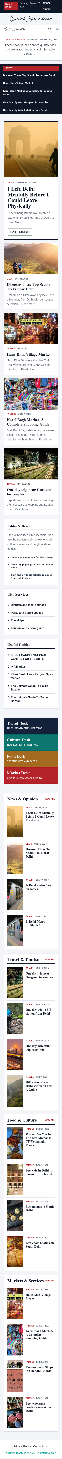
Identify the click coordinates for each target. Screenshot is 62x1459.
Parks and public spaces (27, 612)
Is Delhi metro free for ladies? (38, 887)
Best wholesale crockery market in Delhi (38, 1407)
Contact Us (40, 1446)
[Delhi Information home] (31, 18)
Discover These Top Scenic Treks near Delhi (29, 75)
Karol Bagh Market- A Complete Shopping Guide (27, 92)
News (46, 3)
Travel (47, 9)
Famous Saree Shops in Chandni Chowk (39, 1369)
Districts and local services (28, 604)
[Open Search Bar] (50, 29)
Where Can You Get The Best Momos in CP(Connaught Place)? (39, 1139)
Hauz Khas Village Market (18, 83)
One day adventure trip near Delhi (38, 1048)
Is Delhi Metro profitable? (35, 923)
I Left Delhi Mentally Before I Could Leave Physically (28, 197)
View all (50, 799)
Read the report (20, 232)
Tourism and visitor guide (27, 628)
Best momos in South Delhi (40, 1208)
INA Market (18, 666)
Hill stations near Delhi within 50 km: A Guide (39, 1086)
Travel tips (17, 620)
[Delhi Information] (15, 29)
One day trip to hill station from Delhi (25, 110)
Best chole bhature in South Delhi (40, 1245)
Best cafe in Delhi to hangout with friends (39, 1172)
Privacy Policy (22, 1446)
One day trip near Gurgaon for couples (26, 102)
